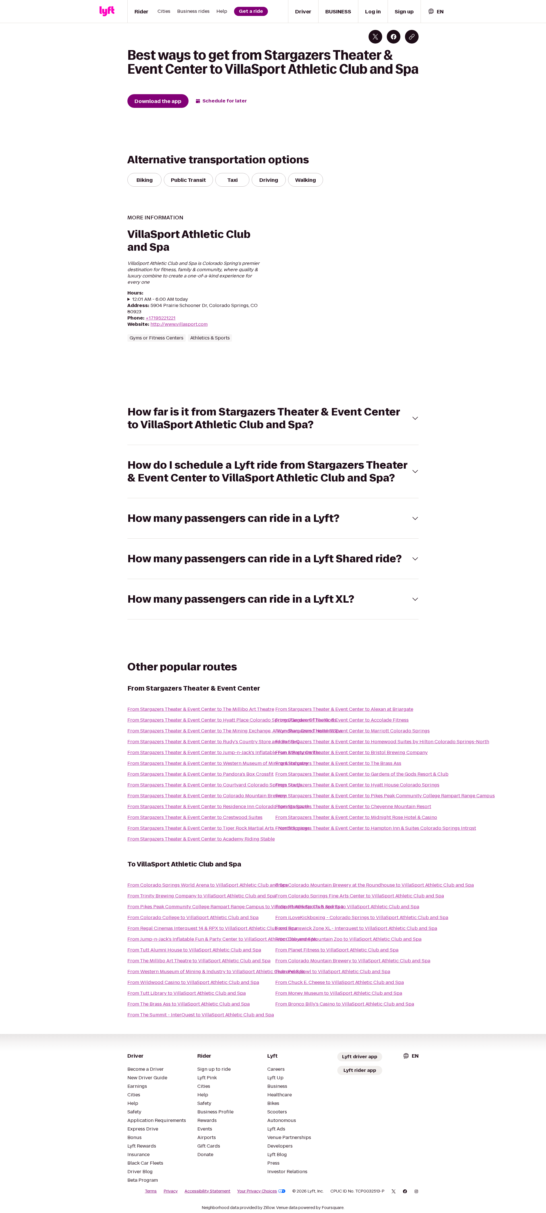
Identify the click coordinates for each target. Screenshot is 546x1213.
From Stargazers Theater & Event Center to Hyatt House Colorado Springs (357, 785)
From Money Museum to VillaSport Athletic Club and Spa (338, 993)
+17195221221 (160, 318)
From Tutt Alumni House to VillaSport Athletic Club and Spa (194, 950)
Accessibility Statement (207, 1191)
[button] (273, 418)
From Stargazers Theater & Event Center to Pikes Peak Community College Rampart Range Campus (385, 795)
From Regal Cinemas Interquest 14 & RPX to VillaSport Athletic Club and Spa (212, 928)
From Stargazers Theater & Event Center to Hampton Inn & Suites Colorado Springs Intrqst (375, 828)
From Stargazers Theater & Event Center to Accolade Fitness (342, 720)
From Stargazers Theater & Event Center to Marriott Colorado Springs (352, 731)
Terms (151, 1191)
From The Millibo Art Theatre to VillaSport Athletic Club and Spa (198, 960)
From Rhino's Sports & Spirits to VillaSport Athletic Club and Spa (347, 906)
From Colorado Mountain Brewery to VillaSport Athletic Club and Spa (352, 960)
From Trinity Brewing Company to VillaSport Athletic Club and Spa (201, 896)
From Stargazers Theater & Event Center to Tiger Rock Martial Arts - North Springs (218, 828)
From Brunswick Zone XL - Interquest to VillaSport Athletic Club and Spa (356, 928)
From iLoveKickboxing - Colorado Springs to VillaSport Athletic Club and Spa (361, 917)
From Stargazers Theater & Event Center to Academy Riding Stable (201, 839)
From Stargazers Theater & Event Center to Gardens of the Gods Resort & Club (361, 774)
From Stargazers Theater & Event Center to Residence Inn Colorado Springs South (218, 806)
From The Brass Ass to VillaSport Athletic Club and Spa (188, 1004)
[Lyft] (107, 11)
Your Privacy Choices (257, 1191)
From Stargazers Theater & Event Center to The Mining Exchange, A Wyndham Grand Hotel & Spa (234, 731)
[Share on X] (375, 37)
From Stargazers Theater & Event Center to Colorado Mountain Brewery (206, 795)
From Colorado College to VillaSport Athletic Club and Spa (192, 917)
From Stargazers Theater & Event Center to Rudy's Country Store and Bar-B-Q (213, 741)
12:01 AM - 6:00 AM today (160, 299)
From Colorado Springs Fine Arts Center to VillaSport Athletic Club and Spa (359, 896)
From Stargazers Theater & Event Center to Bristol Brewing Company (351, 752)
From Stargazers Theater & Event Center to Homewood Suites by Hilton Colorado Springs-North (382, 741)
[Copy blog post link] (412, 37)
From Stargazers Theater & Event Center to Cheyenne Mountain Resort (353, 806)
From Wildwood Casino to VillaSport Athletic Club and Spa (193, 982)
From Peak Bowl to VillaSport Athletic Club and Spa (332, 971)
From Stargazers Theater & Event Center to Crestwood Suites (194, 817)
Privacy (171, 1191)
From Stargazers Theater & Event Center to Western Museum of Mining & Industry (217, 763)
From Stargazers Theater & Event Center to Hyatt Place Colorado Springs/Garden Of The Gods (231, 720)
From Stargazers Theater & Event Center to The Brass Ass (338, 763)
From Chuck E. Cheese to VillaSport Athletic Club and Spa (339, 982)
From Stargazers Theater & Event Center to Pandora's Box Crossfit (200, 774)
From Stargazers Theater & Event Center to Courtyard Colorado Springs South (214, 785)
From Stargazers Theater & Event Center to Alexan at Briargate (344, 709)
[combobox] (436, 11)
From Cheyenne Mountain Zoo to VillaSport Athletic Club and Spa (348, 939)
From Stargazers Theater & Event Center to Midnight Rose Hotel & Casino (356, 817)
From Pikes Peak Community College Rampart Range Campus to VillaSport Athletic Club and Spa (235, 906)
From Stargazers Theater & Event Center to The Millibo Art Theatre (200, 709)
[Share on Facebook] (393, 37)
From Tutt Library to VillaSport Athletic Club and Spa (186, 993)
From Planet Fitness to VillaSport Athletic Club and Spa (336, 950)
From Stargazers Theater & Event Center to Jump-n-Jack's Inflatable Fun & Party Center (223, 752)
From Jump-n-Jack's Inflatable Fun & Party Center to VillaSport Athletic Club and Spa (222, 939)
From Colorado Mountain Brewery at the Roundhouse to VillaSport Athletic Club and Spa (374, 885)
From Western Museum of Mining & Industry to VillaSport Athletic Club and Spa (216, 971)
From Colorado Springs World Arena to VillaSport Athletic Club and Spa (207, 885)
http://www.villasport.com (179, 324)
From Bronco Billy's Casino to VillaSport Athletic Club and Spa (344, 1004)
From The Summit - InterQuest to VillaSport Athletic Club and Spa (200, 1015)
